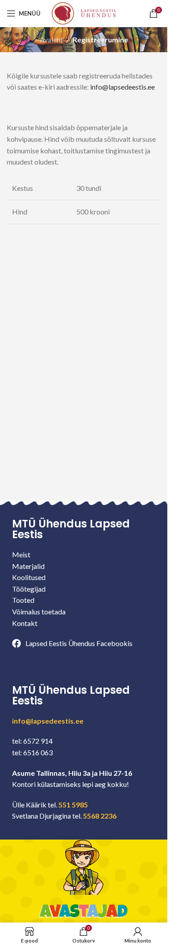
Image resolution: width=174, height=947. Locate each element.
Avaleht (51, 39)
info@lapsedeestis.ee (122, 86)
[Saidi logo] (83, 12)
